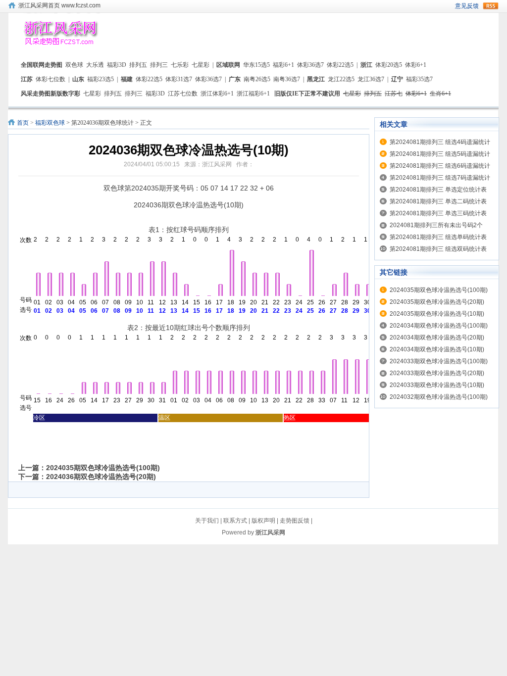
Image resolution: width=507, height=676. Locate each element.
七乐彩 (180, 64)
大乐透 (95, 64)
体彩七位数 (50, 79)
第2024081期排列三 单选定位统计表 (438, 189)
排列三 (159, 64)
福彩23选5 (100, 79)
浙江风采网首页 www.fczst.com (59, 5)
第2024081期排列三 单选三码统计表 (438, 213)
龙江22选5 (341, 79)
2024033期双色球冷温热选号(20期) (437, 373)
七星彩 (200, 64)
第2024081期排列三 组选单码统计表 (438, 237)
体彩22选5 (340, 64)
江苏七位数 (183, 93)
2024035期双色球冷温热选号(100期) (103, 468)
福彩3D (116, 64)
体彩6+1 (415, 64)
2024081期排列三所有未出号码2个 (436, 225)
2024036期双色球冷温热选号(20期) (101, 477)
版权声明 (263, 520)
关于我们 (207, 520)
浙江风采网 (270, 532)
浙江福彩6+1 (253, 93)
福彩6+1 (283, 64)
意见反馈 (467, 5)
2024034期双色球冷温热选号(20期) (437, 337)
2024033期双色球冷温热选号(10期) (437, 385)
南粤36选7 (286, 79)
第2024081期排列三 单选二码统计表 (438, 201)
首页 (23, 122)
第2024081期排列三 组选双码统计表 (438, 248)
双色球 (74, 64)
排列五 (138, 64)
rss (491, 6)
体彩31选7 (178, 79)
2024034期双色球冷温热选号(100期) (439, 325)
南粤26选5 (257, 79)
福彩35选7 (419, 79)
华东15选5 (256, 64)
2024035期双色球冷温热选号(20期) (437, 301)
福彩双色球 (50, 122)
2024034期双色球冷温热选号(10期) (437, 349)
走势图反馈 (294, 520)
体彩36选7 (310, 64)
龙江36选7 (370, 79)
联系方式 (235, 520)
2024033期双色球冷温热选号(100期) (439, 361)
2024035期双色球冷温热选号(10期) (437, 313)
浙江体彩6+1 (217, 93)
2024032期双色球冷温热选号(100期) (439, 396)
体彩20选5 (388, 64)
